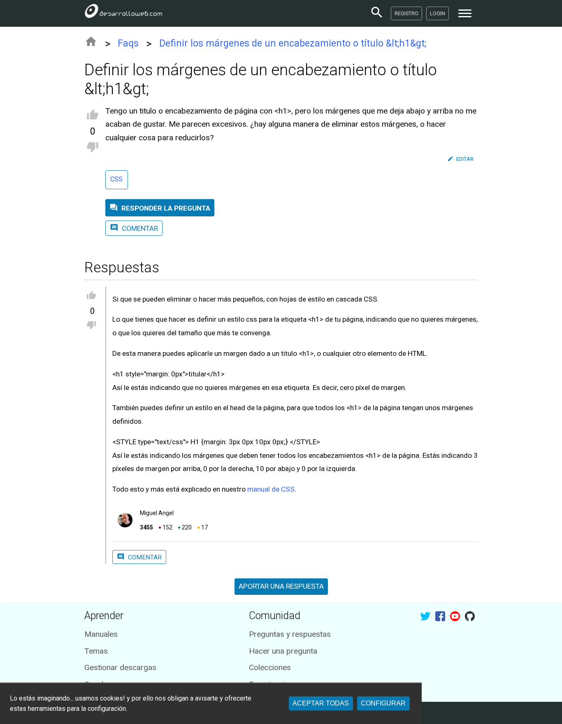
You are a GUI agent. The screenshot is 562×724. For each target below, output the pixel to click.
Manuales (101, 634)
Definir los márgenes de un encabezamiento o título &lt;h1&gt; (292, 43)
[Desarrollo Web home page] (123, 13)
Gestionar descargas (120, 667)
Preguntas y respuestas (290, 634)
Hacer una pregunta (283, 651)
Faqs (128, 43)
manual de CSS (271, 489)
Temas (96, 651)
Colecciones (270, 667)
